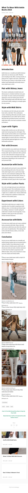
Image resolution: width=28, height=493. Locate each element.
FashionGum (4, 402)
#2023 (3, 406)
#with (12, 406)
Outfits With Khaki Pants (10, 440)
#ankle (7, 406)
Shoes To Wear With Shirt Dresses (12, 456)
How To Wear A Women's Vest (11, 472)
